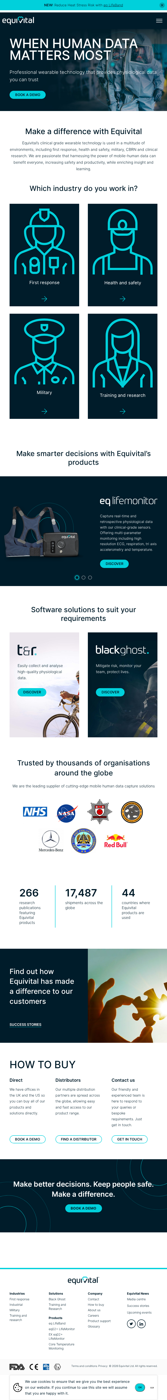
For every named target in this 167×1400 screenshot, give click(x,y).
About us (94, 1310)
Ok (140, 1387)
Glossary (94, 1326)
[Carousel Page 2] (83, 578)
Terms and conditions (84, 1366)
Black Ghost (57, 1299)
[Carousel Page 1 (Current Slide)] (77, 578)
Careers (93, 1315)
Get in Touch (129, 1139)
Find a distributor (78, 1139)
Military (15, 1310)
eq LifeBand (57, 1323)
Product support (99, 1321)
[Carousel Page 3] (90, 578)
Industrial (16, 1304)
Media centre (136, 1299)
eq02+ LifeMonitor (62, 1329)
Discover (114, 563)
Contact (93, 1299)
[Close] (162, 5)
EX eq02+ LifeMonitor (57, 1337)
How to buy (96, 1304)
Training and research (18, 1318)
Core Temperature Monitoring (61, 1346)
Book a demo (27, 1139)
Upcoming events (139, 1312)
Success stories (138, 1305)
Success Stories (25, 1024)
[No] (152, 1387)
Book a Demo (27, 95)
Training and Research (57, 1307)
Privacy (103, 1366)
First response (19, 1299)
